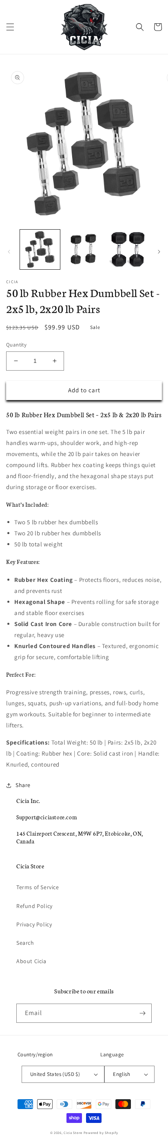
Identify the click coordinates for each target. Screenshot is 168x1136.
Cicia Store (73, 1132)
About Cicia (31, 961)
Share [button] (23, 785)
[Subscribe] (142, 1013)
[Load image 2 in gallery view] (84, 250)
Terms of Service (37, 887)
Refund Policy (34, 906)
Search (25, 942)
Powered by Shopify (101, 1132)
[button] (10, 27)
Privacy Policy (34, 924)
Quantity (16, 344)
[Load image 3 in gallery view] (128, 250)
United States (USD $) (55, 1074)
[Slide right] (159, 252)
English (121, 1074)
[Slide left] (9, 252)
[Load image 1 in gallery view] (40, 250)
